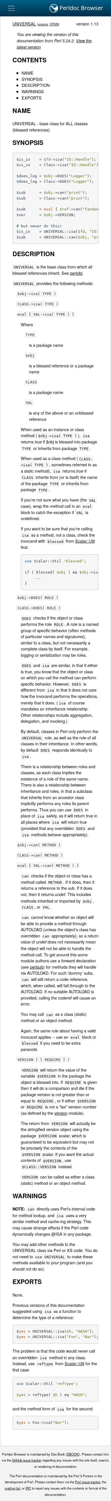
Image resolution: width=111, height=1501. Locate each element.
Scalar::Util (85, 541)
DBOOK (73, 1454)
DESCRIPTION (36, 85)
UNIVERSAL (24, 24)
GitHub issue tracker (26, 1460)
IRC (28, 1488)
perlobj (76, 273)
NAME (28, 73)
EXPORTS (32, 98)
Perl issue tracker (87, 1482)
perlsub (36, 967)
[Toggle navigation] (11, 8)
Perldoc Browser (80, 8)
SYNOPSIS (32, 79)
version (60, 1113)
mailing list (12, 1488)
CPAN (54, 24)
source (43, 24)
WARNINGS (33, 91)
